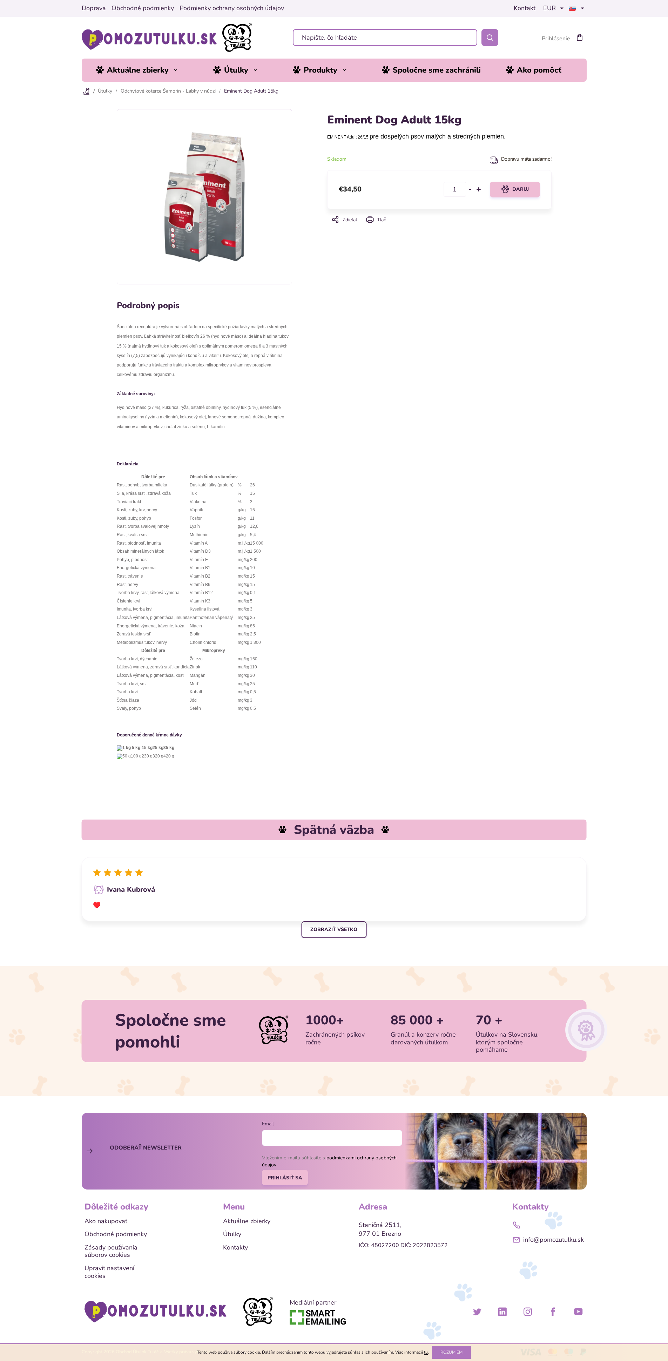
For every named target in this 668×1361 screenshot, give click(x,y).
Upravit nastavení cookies (109, 1272)
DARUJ (520, 189)
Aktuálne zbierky (246, 1221)
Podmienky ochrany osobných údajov (232, 8)
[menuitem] (142, 70)
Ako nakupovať (106, 1221)
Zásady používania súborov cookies (111, 1251)
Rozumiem (451, 1352)
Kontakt (524, 8)
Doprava (94, 8)
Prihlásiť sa (285, 1177)
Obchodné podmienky (143, 8)
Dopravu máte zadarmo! (526, 159)
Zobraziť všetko (333, 929)
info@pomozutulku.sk (553, 1239)
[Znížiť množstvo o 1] (470, 189)
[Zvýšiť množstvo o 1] (478, 189)
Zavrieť (438, 229)
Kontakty (235, 1248)
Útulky (232, 1234)
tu (426, 1352)
